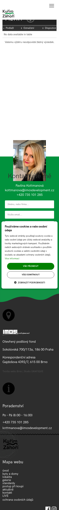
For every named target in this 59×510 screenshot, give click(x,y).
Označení (28, 28)
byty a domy (10, 474)
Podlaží (10, 28)
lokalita (7, 477)
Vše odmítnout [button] (30, 274)
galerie (6, 480)
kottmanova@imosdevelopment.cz (29, 190)
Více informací (12, 258)
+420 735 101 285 (30, 195)
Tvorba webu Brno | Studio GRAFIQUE (22, 371)
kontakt (7, 492)
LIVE (5, 496)
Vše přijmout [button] (31, 266)
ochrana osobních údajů (17, 499)
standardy (8, 483)
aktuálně (7, 489)
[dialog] (29, 255)
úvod (5, 470)
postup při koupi (12, 486)
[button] (29, 282)
